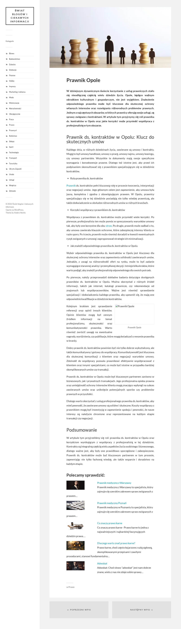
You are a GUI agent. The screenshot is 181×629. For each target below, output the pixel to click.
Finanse (12, 75)
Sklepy (11, 141)
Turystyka (13, 163)
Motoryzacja (14, 103)
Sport (11, 147)
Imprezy (12, 86)
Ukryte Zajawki (15, 169)
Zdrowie (12, 191)
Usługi (11, 180)
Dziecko (12, 64)
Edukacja (12, 70)
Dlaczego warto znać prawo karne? (116, 543)
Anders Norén (19, 213)
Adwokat (102, 563)
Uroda (11, 174)
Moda (11, 97)
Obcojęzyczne (14, 114)
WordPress (18, 210)
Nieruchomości (15, 108)
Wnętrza (12, 185)
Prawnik (71, 185)
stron (109, 225)
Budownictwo (14, 59)
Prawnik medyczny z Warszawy (114, 482)
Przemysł (13, 130)
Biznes (11, 53)
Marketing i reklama (17, 92)
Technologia (14, 152)
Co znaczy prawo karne (109, 523)
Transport (13, 158)
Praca (11, 119)
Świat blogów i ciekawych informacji (19, 16)
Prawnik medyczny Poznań (111, 503)
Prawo (11, 125)
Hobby (11, 81)
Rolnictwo (13, 136)
